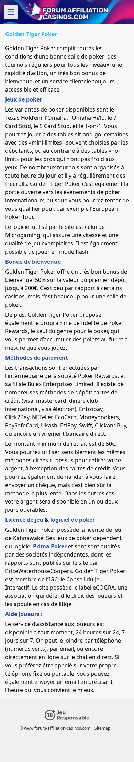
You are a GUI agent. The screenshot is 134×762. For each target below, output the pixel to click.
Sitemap (102, 728)
